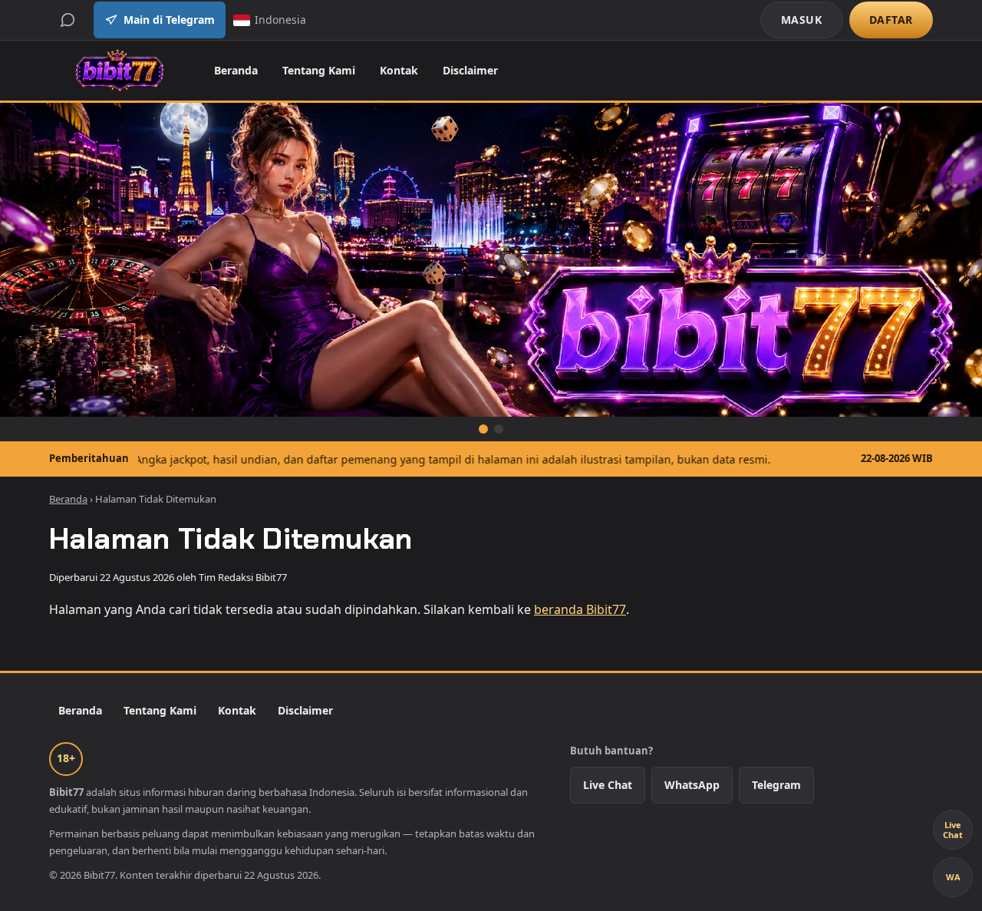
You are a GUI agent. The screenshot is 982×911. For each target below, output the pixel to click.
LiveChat (953, 829)
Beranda (236, 70)
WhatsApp (692, 784)
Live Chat (607, 784)
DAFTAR (891, 19)
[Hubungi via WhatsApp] (67, 20)
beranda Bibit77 (580, 609)
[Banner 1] (483, 429)
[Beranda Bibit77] (119, 70)
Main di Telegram (169, 19)
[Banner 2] (498, 429)
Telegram (776, 784)
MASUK (801, 19)
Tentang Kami (318, 70)
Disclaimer (470, 70)
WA (953, 877)
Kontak (399, 70)
